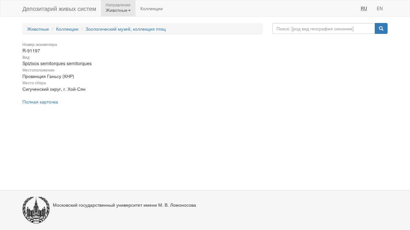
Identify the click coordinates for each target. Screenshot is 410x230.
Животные (38, 29)
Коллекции (151, 8)
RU (364, 8)
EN (380, 8)
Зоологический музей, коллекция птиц (126, 29)
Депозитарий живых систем (59, 8)
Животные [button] (116, 10)
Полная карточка (40, 101)
